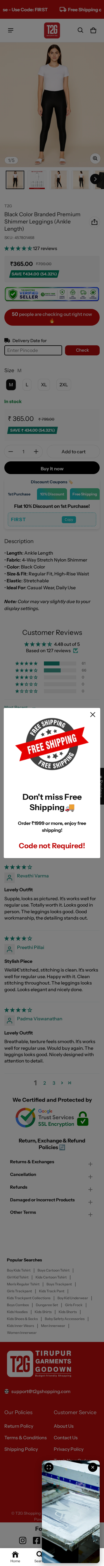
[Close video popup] (92, 1467)
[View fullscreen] (48, 1467)
